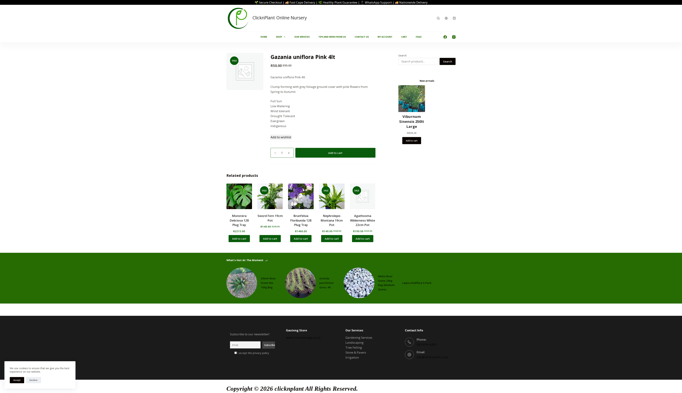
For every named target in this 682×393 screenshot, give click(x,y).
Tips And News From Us (332, 36)
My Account (385, 36)
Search (402, 55)
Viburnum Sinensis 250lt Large (411, 121)
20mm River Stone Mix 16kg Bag (268, 283)
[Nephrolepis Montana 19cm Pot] (332, 196)
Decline (33, 380)
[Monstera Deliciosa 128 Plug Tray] (239, 196)
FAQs (418, 36)
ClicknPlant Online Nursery (279, 18)
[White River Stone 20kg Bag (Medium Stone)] (359, 283)
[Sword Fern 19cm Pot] (270, 196)
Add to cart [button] (239, 238)
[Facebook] (445, 37)
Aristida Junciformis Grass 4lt (326, 283)
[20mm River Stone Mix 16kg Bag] (241, 283)
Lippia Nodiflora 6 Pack (416, 283)
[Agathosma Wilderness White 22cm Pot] (362, 196)
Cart (404, 36)
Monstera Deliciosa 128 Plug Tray (239, 220)
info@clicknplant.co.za (432, 357)
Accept (17, 380)
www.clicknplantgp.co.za (303, 337)
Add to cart (335, 153)
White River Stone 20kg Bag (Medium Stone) (386, 282)
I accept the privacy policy (253, 353)
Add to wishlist (280, 137)
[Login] (446, 18)
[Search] (438, 18)
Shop (279, 36)
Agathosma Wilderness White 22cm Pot (362, 220)
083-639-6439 (426, 344)
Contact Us (362, 36)
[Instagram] (454, 37)
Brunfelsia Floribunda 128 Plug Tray (301, 220)
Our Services (302, 36)
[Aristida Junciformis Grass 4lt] (300, 283)
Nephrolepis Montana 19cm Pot (332, 220)
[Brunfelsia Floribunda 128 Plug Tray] (301, 196)
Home (264, 36)
